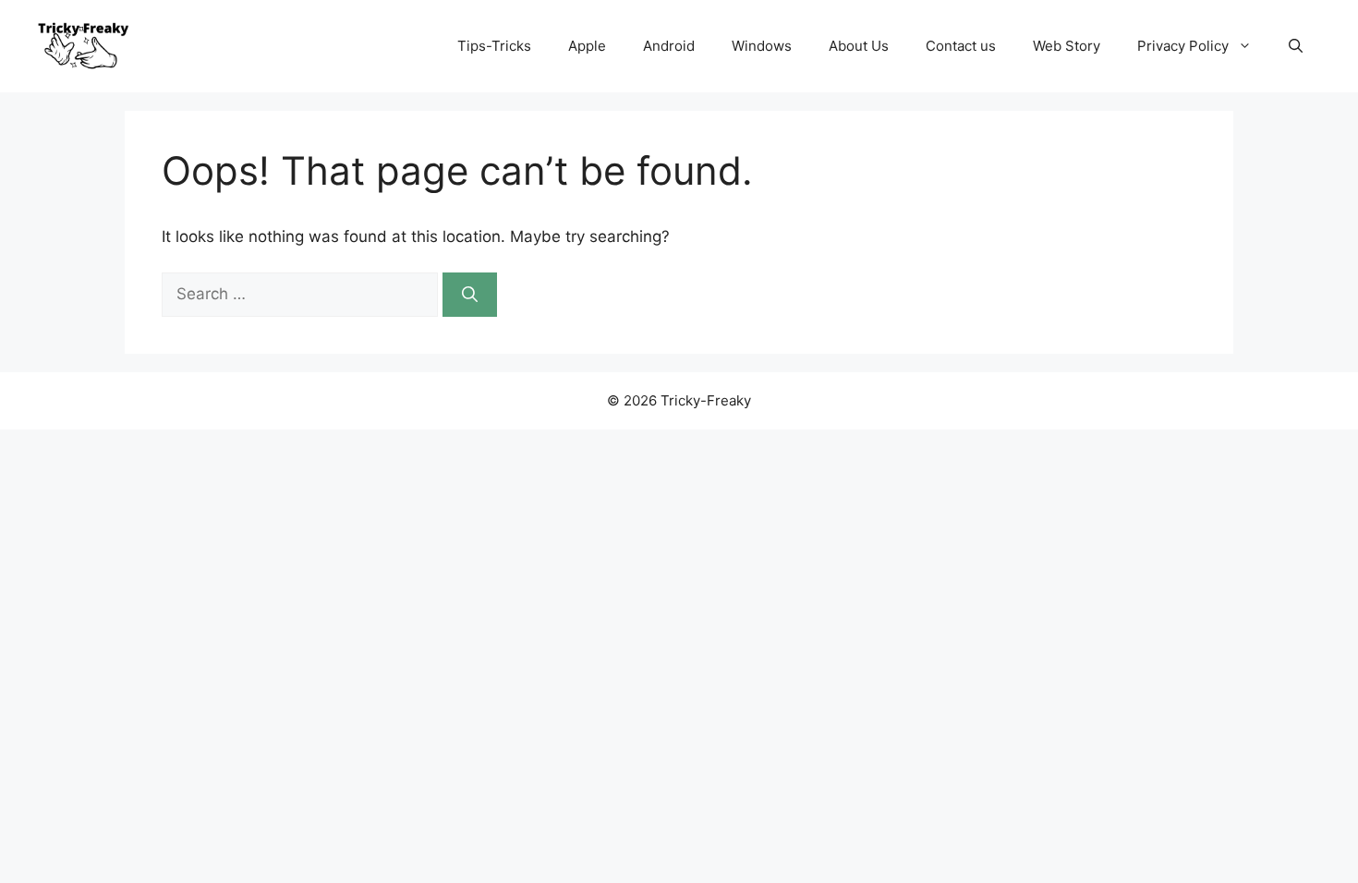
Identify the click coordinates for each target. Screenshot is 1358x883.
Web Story (1066, 45)
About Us (859, 45)
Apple (587, 45)
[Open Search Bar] (1295, 46)
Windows (762, 45)
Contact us (961, 45)
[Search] (470, 294)
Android (669, 45)
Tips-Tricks (494, 45)
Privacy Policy (1183, 45)
